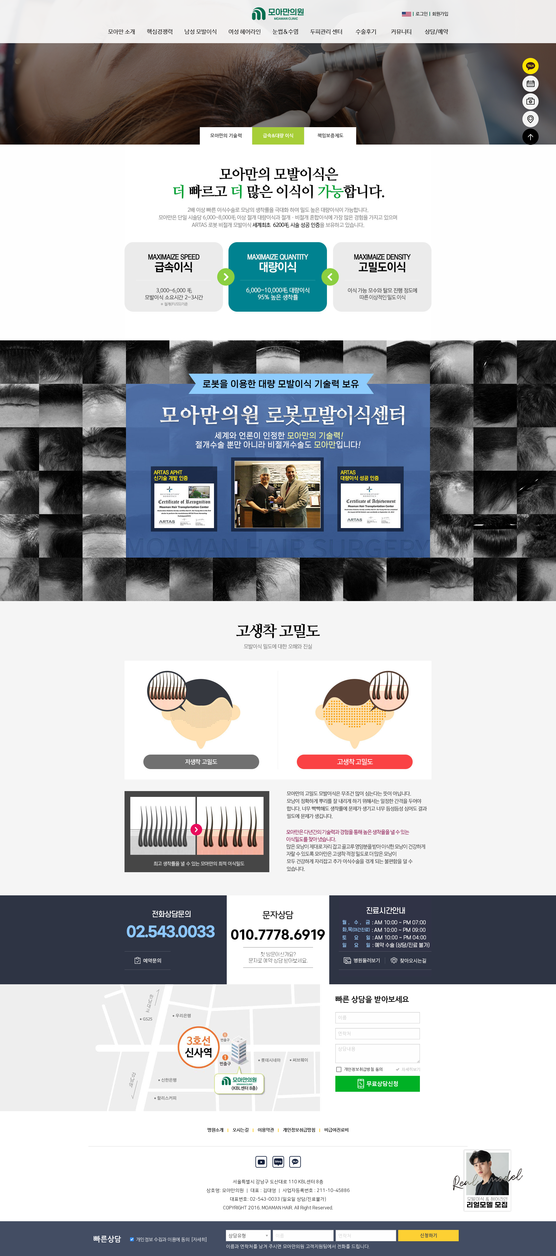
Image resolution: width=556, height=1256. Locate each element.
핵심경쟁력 (160, 32)
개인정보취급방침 (299, 1130)
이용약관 (266, 1130)
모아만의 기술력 (226, 136)
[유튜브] (261, 1162)
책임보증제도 (330, 136)
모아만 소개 (121, 32)
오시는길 (241, 1130)
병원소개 (215, 1130)
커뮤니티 (401, 32)
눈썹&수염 (285, 32)
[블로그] (278, 1162)
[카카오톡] (295, 1162)
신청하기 (428, 1235)
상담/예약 (436, 32)
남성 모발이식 (200, 32)
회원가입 (440, 14)
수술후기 (366, 32)
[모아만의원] (278, 13)
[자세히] (198, 1239)
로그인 (422, 14)
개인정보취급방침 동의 (359, 1069)
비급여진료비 (336, 1130)
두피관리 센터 (326, 32)
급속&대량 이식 (278, 136)
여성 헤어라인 (244, 32)
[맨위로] (530, 137)
